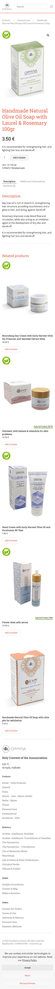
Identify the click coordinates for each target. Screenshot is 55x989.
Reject (27, 975)
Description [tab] (9, 181)
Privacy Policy (29, 960)
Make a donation (11, 893)
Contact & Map (10, 888)
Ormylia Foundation (13, 884)
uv (40, 943)
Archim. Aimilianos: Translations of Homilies (26, 838)
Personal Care (18, 167)
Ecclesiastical (9, 813)
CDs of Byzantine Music (14, 851)
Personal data (9, 921)
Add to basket (19, 157)
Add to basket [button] (11, 349)
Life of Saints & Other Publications (20, 859)
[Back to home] (7, 6)
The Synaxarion (10, 842)
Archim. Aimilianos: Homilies (18, 833)
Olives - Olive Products (14, 782)
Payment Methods (12, 926)
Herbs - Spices (9, 800)
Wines (5, 804)
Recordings (8, 855)
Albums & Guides (11, 868)
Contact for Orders (12, 908)
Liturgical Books (10, 864)
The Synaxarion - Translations (18, 846)
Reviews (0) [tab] (9, 185)
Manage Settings (27, 983)
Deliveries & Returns (13, 917)
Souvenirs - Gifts (11, 817)
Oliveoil (6, 787)
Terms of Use (9, 913)
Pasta (5, 791)
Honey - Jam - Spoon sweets (17, 795)
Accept (27, 967)
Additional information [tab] (32, 181)
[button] (51, 6)
